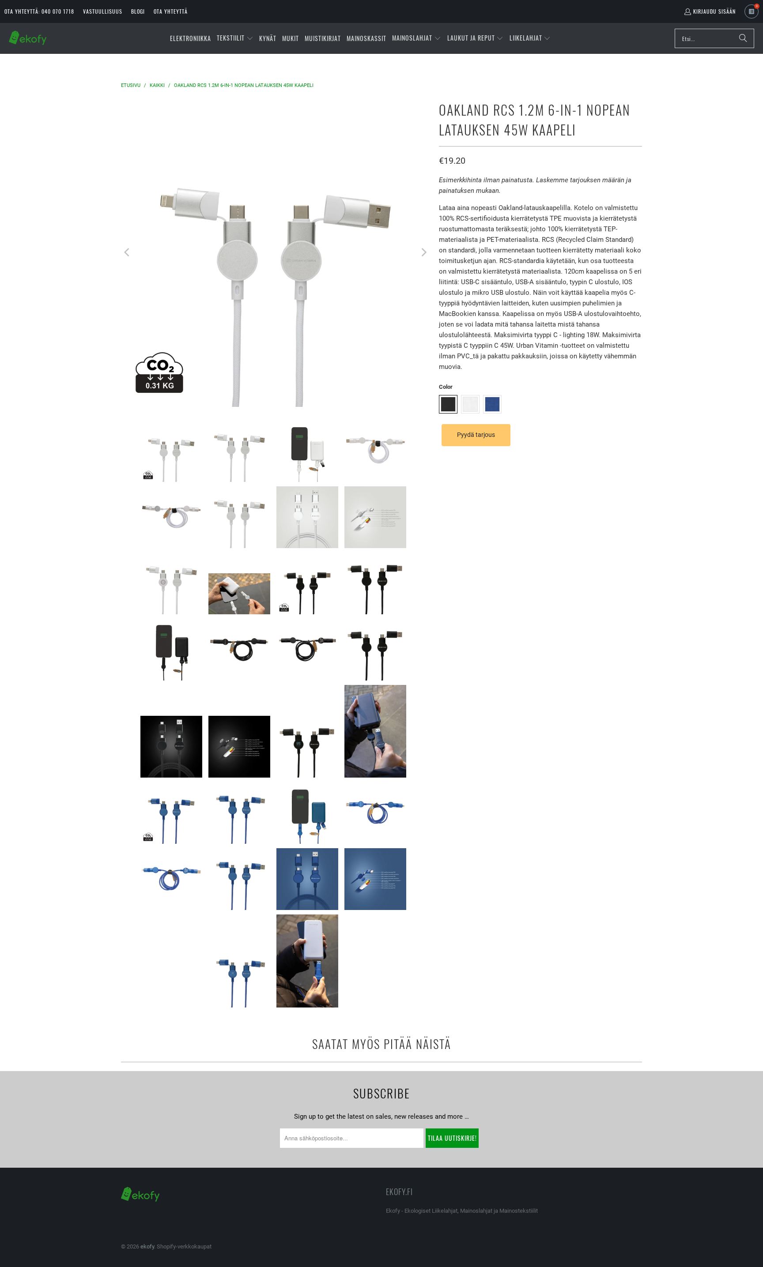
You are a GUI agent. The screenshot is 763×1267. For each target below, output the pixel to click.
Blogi (138, 11)
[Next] (423, 252)
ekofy (147, 1246)
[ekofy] (27, 38)
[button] (235, 38)
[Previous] (128, 252)
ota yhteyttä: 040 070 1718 (39, 11)
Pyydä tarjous (476, 434)
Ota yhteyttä (171, 11)
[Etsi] (743, 38)
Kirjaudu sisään (714, 11)
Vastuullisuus (102, 11)
